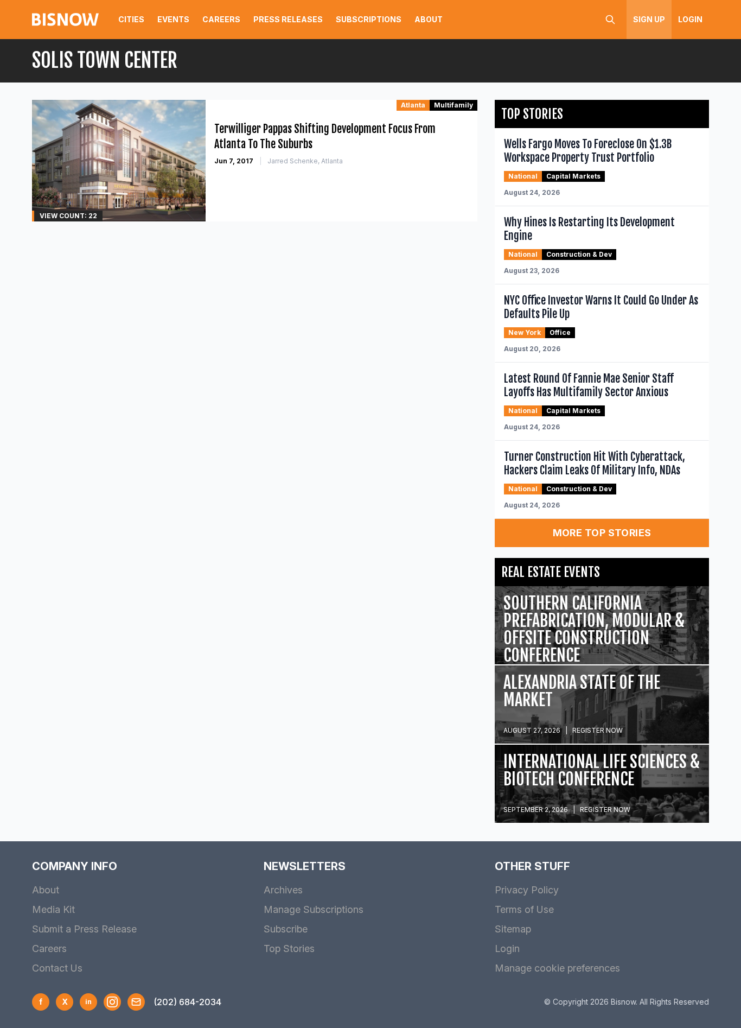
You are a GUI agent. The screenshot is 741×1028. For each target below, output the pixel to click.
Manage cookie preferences (557, 968)
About (428, 19)
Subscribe (286, 929)
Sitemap (513, 929)
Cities (131, 19)
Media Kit (53, 909)
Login (690, 19)
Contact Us (57, 968)
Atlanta (413, 105)
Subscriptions (368, 19)
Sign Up (649, 19)
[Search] (610, 19)
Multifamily (453, 105)
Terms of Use (524, 909)
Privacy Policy (527, 890)
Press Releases (288, 19)
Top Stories (289, 948)
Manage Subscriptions (313, 909)
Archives (283, 890)
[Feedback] (136, 1002)
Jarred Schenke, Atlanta (305, 161)
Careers (221, 19)
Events (173, 19)
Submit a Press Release (84, 929)
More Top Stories (602, 532)
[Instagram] (112, 1002)
